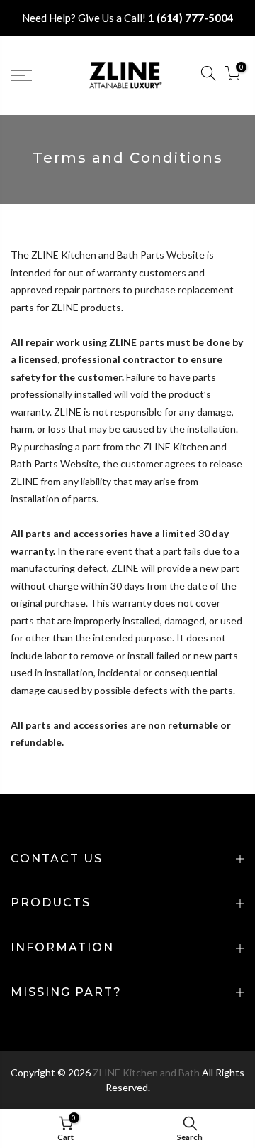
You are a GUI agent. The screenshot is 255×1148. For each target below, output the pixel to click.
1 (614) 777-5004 (191, 17)
